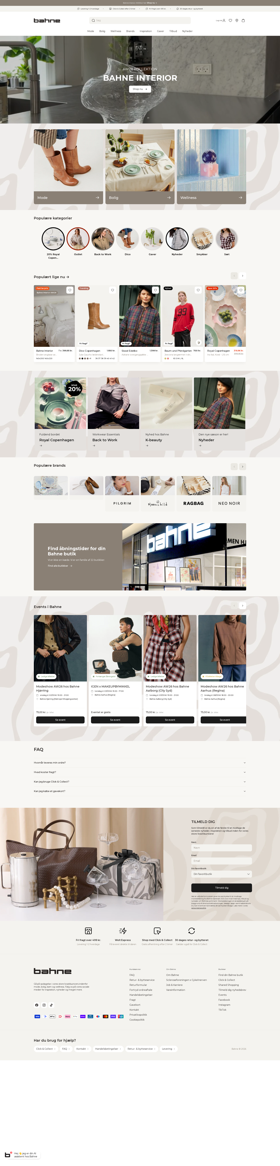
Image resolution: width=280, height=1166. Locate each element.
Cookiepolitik (137, 1019)
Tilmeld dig (221, 887)
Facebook (224, 1000)
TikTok (222, 1009)
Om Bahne (172, 975)
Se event (60, 719)
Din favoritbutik (198, 868)
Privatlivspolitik (138, 1014)
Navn (193, 842)
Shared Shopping (228, 985)
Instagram (224, 1004)
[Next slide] (242, 275)
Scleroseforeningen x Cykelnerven (186, 980)
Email (194, 855)
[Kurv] (243, 20)
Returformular (138, 985)
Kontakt (134, 1009)
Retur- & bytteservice (142, 980)
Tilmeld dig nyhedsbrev (232, 990)
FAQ (132, 975)
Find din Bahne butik (230, 975)
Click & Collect (226, 980)
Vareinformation (175, 990)
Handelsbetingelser (141, 995)
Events (222, 995)
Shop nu (138, 89)
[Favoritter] (230, 20)
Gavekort (135, 1004)
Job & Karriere (174, 985)
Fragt (133, 1000)
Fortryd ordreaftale (141, 990)
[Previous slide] (234, 275)
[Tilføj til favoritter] (69, 290)
